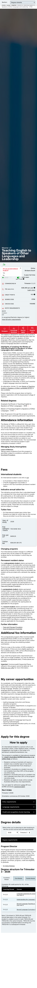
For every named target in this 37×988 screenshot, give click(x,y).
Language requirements (10, 807)
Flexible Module (30, 878)
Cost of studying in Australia (12, 629)
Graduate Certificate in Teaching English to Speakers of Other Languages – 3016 (16, 405)
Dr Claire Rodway (9, 866)
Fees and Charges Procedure (10, 586)
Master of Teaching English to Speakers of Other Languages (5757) (18, 387)
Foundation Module (6, 878)
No (4, 275)
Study (8, 5)
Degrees (13, 5)
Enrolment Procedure (8, 455)
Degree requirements (9, 840)
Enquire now (32, 331)
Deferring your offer (7, 668)
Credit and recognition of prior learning (16, 812)
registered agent (19, 787)
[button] (18, 277)
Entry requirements (9, 802)
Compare (5, 331)
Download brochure (13, 331)
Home (3, 5)
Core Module (18, 878)
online (23, 785)
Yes (4, 273)
